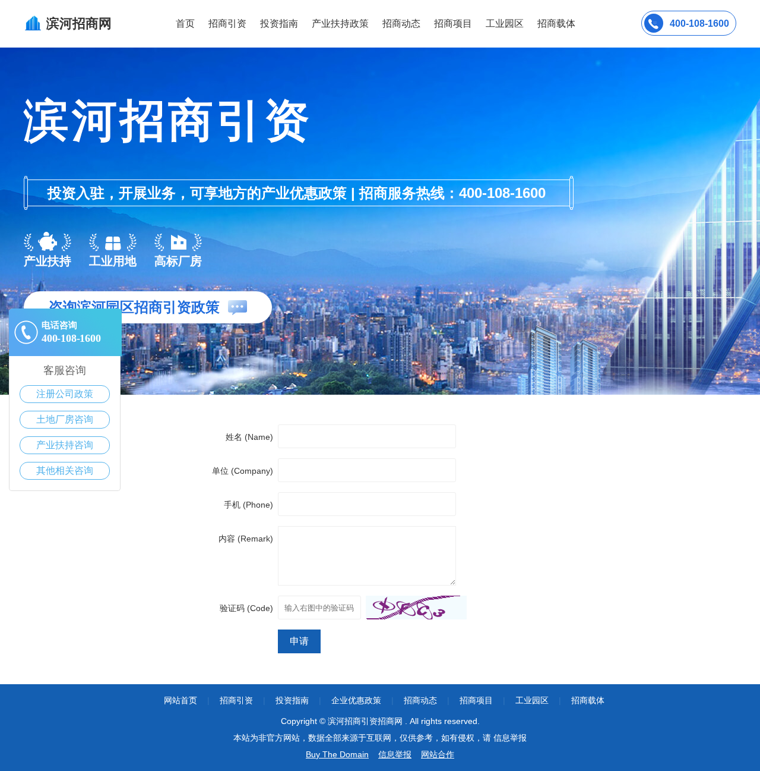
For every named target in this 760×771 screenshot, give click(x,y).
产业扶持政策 (340, 23)
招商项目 (453, 23)
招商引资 (227, 23)
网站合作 (437, 754)
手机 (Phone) (248, 504)
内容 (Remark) (245, 538)
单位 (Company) (242, 471)
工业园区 (505, 23)
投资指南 (279, 23)
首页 (185, 23)
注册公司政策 (64, 394)
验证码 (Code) (246, 608)
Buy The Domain (337, 754)
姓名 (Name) (249, 437)
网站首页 (180, 700)
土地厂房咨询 (64, 419)
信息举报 (394, 754)
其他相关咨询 (64, 470)
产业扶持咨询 (64, 445)
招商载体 (587, 700)
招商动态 (401, 23)
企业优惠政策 (356, 700)
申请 (299, 641)
